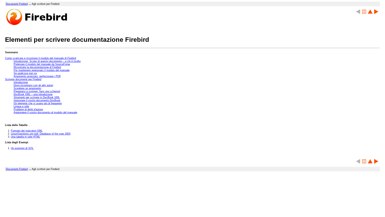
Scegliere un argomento (27, 88)
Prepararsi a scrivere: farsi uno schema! (37, 91)
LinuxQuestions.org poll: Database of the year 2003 (40, 133)
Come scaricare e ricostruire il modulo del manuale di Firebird (40, 58)
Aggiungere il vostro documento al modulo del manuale (45, 112)
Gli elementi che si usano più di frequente (38, 103)
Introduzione (21, 82)
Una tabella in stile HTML (25, 136)
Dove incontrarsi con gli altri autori (33, 85)
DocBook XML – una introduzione (33, 94)
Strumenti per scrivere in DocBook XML (37, 97)
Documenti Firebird (17, 3)
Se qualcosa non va (25, 73)
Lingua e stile (21, 106)
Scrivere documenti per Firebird (23, 79)
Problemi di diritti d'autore (28, 109)
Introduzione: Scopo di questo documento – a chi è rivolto (47, 61)
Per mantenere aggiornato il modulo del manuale (42, 70)
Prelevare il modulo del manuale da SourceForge (42, 64)
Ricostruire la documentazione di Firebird (37, 67)
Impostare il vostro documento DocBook (37, 100)
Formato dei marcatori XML (27, 130)
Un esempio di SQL (22, 148)
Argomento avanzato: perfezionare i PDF (37, 76)
